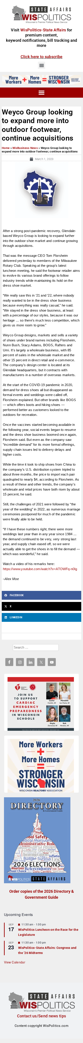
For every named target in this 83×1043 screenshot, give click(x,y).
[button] (41, 65)
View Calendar (14, 962)
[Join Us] (41, 704)
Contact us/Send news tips (41, 1016)
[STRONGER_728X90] (41, 80)
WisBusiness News (25, 148)
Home (6, 148)
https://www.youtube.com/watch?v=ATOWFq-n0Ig (40, 569)
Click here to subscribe (42, 56)
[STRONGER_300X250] (41, 766)
